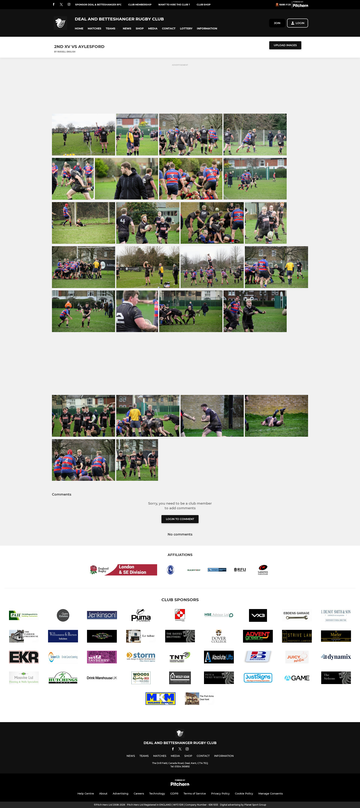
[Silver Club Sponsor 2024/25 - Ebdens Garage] (297, 616)
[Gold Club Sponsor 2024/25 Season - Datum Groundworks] (180, 616)
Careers (139, 793)
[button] (79, 28)
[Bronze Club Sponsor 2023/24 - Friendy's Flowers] (102, 637)
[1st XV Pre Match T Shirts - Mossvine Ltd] (24, 678)
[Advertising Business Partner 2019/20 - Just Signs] (258, 678)
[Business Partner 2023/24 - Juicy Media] (297, 658)
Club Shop (204, 4)
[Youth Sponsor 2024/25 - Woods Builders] (141, 678)
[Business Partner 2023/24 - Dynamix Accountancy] (336, 658)
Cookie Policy (244, 793)
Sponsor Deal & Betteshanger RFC (98, 4)
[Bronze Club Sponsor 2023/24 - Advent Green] (258, 637)
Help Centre (85, 793)
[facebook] (53, 4)
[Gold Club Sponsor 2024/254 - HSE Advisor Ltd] (219, 616)
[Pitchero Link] (300, 6)
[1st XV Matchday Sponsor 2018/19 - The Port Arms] (199, 699)
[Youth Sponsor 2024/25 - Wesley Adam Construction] (180, 678)
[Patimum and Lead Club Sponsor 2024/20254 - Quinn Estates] (63, 616)
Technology (157, 793)
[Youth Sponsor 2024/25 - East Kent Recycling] (24, 658)
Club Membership (140, 4)
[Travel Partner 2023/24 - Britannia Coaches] (258, 658)
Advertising (120, 793)
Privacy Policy (220, 793)
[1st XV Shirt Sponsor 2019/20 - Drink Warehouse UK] (102, 678)
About (103, 793)
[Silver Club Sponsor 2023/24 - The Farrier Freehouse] (24, 637)
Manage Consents (270, 793)
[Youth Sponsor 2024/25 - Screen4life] (63, 658)
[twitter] (61, 4)
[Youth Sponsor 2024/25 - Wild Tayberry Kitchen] (102, 658)
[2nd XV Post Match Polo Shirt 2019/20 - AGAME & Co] (297, 678)
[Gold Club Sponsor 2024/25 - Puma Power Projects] (141, 616)
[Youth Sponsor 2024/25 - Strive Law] (297, 637)
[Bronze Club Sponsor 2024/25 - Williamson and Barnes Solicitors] (63, 637)
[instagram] (69, 4)
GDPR (174, 793)
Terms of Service (195, 793)
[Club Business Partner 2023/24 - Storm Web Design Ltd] (141, 658)
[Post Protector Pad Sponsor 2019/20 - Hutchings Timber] (63, 678)
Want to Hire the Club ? (174, 4)
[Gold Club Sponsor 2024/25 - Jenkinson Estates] (102, 616)
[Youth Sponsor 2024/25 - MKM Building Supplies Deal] (161, 699)
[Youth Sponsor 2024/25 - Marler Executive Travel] (336, 637)
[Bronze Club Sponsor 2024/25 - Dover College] (219, 637)
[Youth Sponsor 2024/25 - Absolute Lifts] (219, 658)
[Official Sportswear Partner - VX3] (258, 616)
